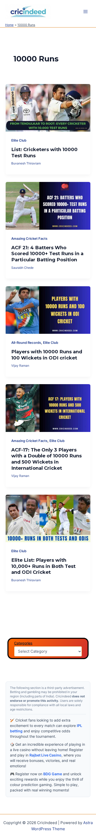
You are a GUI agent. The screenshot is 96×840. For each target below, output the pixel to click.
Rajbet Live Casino (45, 755)
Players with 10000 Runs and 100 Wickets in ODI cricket (46, 355)
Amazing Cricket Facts (29, 239)
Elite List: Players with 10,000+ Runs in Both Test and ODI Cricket (43, 566)
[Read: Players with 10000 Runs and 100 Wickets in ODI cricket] (48, 309)
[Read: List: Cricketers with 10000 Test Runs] (48, 107)
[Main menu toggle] (85, 11)
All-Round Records (26, 343)
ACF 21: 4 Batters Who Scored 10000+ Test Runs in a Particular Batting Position (47, 254)
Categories (23, 643)
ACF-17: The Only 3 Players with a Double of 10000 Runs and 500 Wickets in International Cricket (46, 459)
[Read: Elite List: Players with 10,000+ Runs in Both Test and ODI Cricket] (48, 518)
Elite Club (18, 140)
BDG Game (52, 774)
